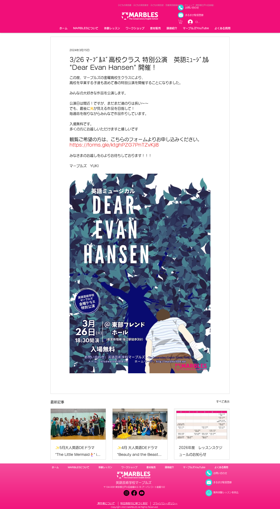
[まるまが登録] (181, 15)
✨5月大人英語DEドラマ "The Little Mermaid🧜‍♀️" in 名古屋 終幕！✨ (77, 452)
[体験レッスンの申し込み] (209, 493)
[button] (180, 22)
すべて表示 (223, 401)
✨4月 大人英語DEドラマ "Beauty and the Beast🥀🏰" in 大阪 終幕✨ (139, 452)
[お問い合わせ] (181, 7)
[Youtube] (142, 493)
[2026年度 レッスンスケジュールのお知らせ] (201, 424)
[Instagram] (126, 493)
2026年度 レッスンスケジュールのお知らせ (200, 451)
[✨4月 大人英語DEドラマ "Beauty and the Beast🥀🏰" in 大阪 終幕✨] (140, 424)
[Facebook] (134, 493)
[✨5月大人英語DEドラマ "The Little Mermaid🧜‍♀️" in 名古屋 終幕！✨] (78, 424)
